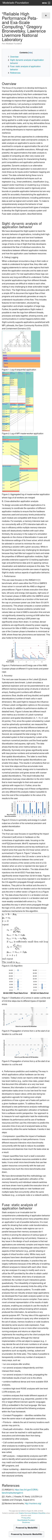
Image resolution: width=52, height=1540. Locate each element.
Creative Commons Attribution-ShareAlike (32, 1513)
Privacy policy (26, 1518)
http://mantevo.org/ (33, 1503)
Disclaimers (26, 1522)
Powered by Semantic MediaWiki (26, 1534)
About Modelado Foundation (26, 1520)
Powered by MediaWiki (26, 1527)
